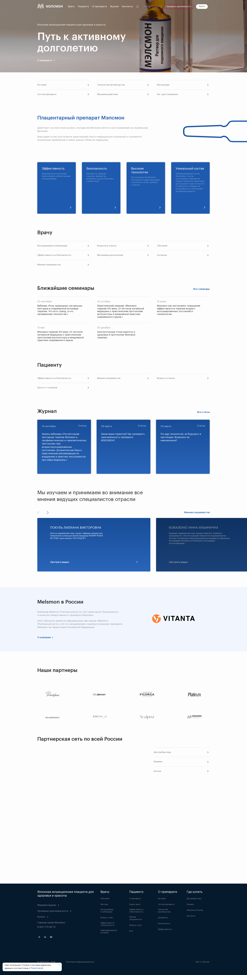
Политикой (36, 968)
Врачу (71, 6)
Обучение (104, 899)
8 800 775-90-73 (152, 6)
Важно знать (134, 904)
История (162, 899)
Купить (202, 6)
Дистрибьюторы (194, 899)
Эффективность (165, 929)
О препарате (99, 6)
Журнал (114, 6)
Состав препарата (166, 904)
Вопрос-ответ (106, 918)
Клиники (190, 904)
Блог (131, 931)
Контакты (127, 6)
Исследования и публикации (106, 911)
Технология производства (164, 911)
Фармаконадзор (46, 905)
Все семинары (201, 289)
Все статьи (203, 412)
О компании (44, 637)
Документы (163, 918)
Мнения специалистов (197, 512)
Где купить (194, 891)
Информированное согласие (108, 932)
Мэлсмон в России (195, 910)
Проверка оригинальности (52, 911)
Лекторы (104, 904)
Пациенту (83, 6)
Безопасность (164, 924)
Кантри (206, 962)
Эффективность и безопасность (107, 924)
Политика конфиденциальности (80, 962)
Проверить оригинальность (179, 6)
